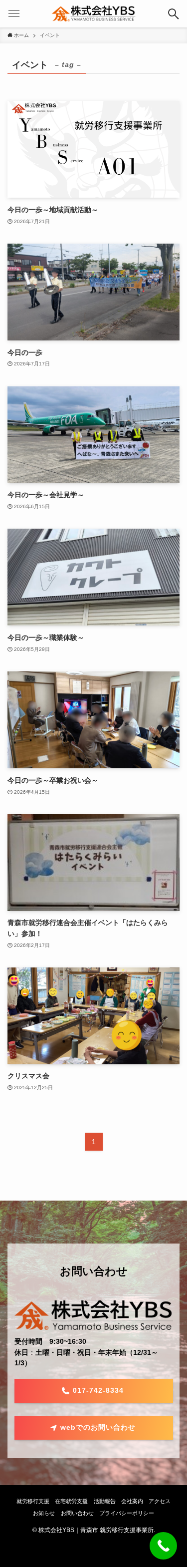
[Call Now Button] (163, 1546)
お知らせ (44, 1513)
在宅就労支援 (71, 1501)
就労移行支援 (32, 1501)
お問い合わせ (77, 1513)
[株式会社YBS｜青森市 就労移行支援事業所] (93, 13)
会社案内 (132, 1501)
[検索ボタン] (173, 13)
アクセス (160, 1501)
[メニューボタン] (13, 13)
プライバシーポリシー (126, 1513)
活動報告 (105, 1501)
